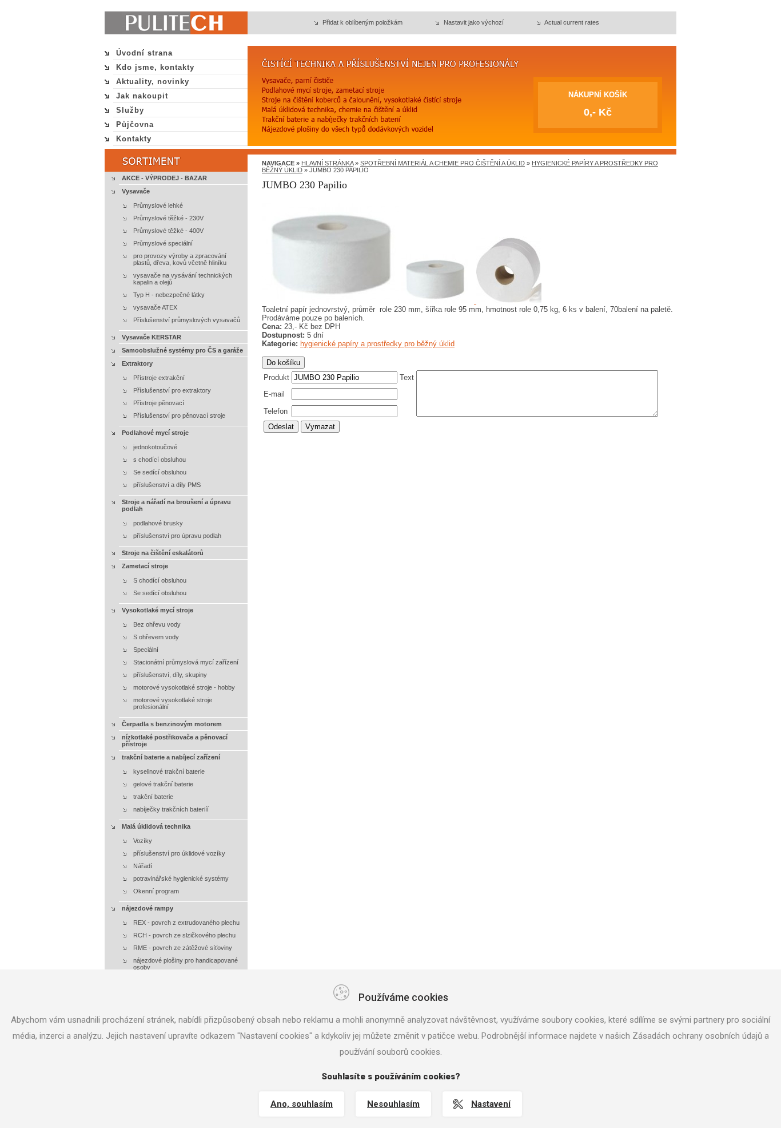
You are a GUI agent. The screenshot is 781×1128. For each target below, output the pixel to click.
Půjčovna (135, 124)
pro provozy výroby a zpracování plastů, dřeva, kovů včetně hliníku (179, 259)
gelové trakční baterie (163, 784)
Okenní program (156, 891)
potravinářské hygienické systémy (181, 878)
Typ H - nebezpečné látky (169, 294)
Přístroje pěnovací (158, 402)
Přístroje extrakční (159, 377)
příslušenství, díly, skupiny (170, 674)
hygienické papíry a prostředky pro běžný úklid (377, 343)
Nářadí (142, 865)
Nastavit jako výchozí (474, 22)
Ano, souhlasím (301, 1104)
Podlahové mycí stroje (155, 432)
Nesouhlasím (393, 1104)
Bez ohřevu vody (157, 624)
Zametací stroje (145, 566)
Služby (130, 110)
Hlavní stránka (327, 163)
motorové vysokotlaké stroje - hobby (184, 687)
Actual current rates (571, 22)
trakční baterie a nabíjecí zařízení (171, 757)
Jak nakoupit (142, 96)
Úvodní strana (144, 53)
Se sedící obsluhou (159, 472)
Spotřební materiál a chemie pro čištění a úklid (442, 163)
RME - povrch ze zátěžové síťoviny (182, 947)
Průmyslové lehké (158, 205)
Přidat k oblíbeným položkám (362, 22)
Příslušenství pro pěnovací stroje (179, 415)
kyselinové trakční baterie (169, 771)
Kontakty (134, 138)
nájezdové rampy (147, 908)
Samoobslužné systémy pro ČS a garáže (182, 350)
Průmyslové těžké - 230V (168, 218)
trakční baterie (153, 796)
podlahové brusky (158, 523)
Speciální (145, 649)
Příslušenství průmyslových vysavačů (186, 319)
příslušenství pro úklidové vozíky (179, 853)
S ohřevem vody (156, 637)
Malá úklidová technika (156, 826)
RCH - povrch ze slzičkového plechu (184, 935)
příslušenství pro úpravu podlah (177, 535)
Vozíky (142, 840)
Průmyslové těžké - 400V (168, 230)
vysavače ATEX (155, 307)
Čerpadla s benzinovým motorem (172, 724)
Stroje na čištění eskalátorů (163, 552)
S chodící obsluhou (159, 580)
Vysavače (136, 191)
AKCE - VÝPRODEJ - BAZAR (164, 178)
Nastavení (491, 1104)
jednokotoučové (155, 447)
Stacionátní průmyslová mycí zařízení (185, 662)
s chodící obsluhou (159, 459)
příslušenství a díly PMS (167, 484)
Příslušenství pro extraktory (172, 390)
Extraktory (137, 363)
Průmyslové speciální (163, 243)
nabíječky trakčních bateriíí (171, 809)
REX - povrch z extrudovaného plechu (186, 922)
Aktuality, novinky (152, 81)
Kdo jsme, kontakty (155, 67)
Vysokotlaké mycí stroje (157, 610)
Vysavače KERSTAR (151, 337)
